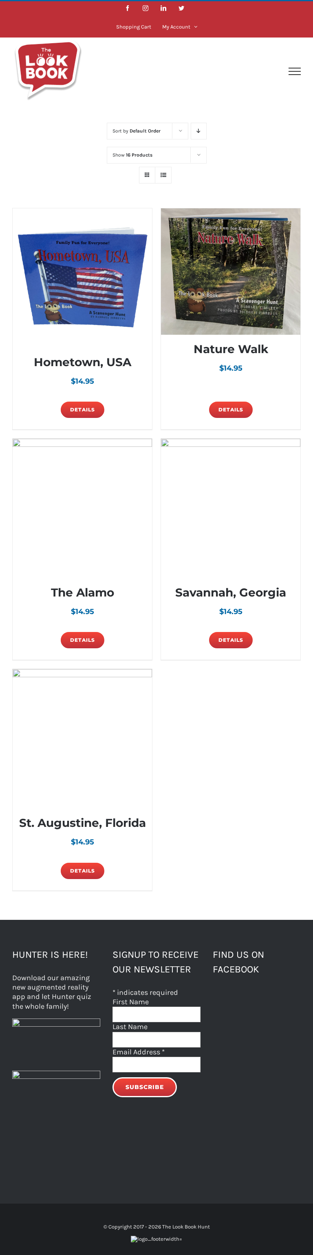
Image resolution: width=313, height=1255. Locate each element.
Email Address (138, 1051)
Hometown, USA (82, 362)
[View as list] (163, 175)
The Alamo (82, 592)
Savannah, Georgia (230, 592)
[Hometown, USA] (82, 278)
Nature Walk (231, 349)
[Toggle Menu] (294, 71)
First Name (130, 1001)
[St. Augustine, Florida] (82, 739)
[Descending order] (199, 131)
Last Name (130, 1026)
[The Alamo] (82, 508)
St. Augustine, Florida (82, 823)
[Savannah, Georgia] (230, 508)
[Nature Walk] (230, 271)
